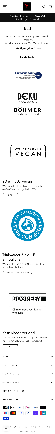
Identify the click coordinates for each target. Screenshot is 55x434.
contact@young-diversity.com (27, 48)
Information (10, 399)
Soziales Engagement (17, 273)
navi (5, 356)
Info (10, 195)
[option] (27, 18)
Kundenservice (11, 365)
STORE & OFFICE (11, 373)
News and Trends (13, 391)
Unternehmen (10, 382)
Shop (10, 346)
